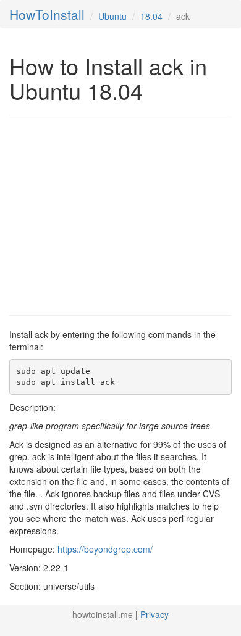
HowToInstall (47, 14)
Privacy (154, 614)
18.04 (151, 16)
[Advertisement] (113, 214)
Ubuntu (112, 16)
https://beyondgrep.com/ (105, 549)
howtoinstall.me (102, 614)
